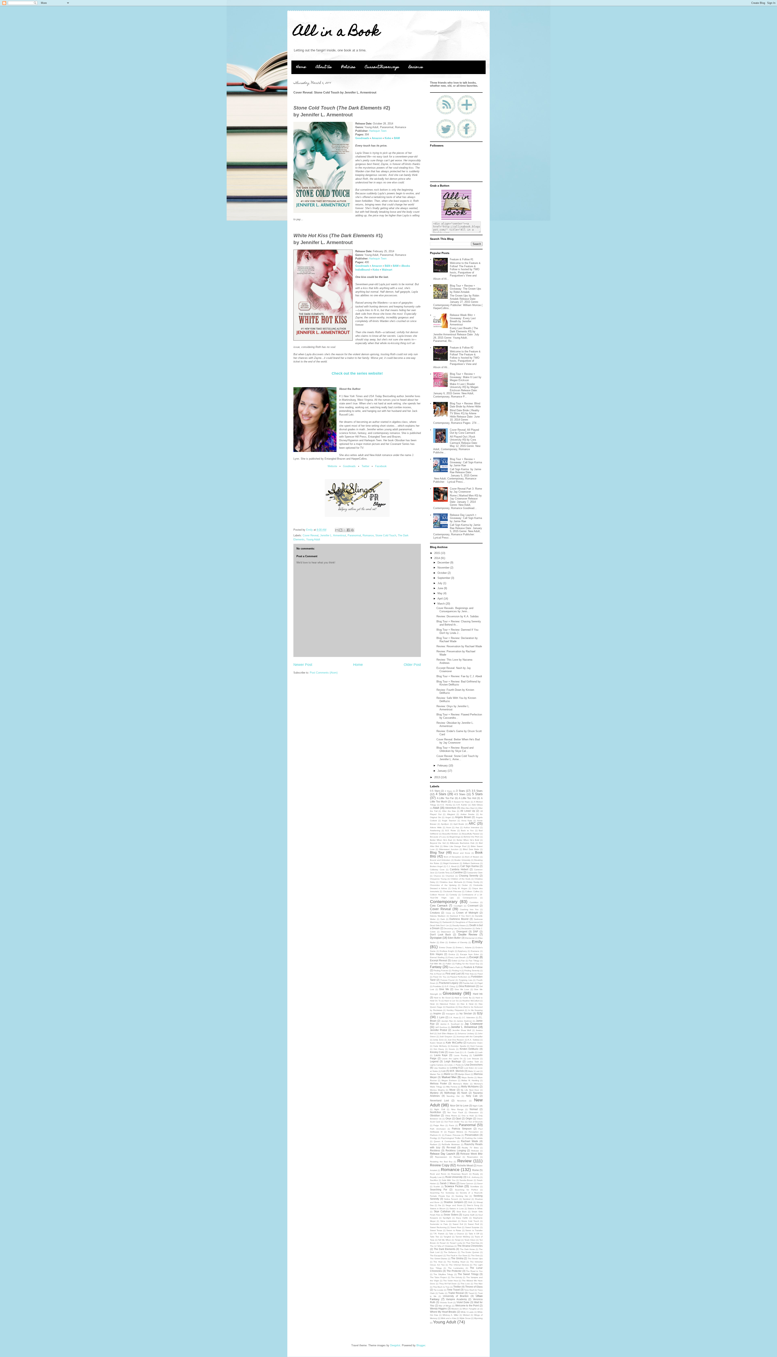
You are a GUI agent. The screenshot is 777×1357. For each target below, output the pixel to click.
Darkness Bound (458, 919)
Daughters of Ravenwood (467, 922)
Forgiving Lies (465, 980)
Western (455, 1309)
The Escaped (436, 1255)
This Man (478, 1284)
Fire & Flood (436, 974)
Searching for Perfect (466, 1190)
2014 (437, 558)
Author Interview (471, 827)
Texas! (443, 1243)
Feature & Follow (473, 967)
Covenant (473, 905)
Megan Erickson (449, 1080)
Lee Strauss (473, 1058)
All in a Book (336, 33)
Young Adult (313, 539)
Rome (475, 1170)
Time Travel (453, 1289)
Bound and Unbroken (440, 860)
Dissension (446, 932)
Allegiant (451, 814)
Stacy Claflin (462, 1218)
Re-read (451, 1147)
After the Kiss (449, 811)
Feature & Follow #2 (461, 347)
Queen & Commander (445, 1141)
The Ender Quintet (470, 1252)
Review (464, 1160)
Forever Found (448, 980)
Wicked (466, 1315)
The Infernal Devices (459, 1265)
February (443, 765)
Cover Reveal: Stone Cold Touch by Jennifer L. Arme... (457, 757)
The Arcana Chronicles (470, 1245)
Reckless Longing (456, 1150)
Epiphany (462, 951)
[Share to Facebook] (348, 530)
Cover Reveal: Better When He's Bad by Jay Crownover (458, 741)
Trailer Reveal (456, 1293)
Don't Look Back (440, 934)
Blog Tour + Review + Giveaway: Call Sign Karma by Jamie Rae (466, 462)
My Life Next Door (470, 1090)
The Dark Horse (467, 1249)
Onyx (448, 1118)
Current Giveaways (382, 67)
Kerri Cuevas (476, 1046)
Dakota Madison (438, 916)
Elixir (442, 942)
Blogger (420, 1345)
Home (301, 67)
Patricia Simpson (462, 1128)
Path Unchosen (438, 1129)
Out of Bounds (475, 1122)
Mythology (450, 1092)
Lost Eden (469, 1068)
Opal (458, 1118)
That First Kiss (472, 1243)
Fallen (448, 964)
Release (475, 1151)
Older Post (412, 665)
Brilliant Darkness (471, 863)
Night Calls (478, 1106)
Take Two (434, 1237)
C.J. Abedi (451, 866)
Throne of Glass (474, 1286)
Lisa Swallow (440, 1068)
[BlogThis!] (341, 530)
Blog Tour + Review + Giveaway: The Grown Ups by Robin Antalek (465, 288)
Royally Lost (436, 1177)
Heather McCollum (470, 1001)
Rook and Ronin (438, 1174)
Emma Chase (445, 947)
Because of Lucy (438, 837)
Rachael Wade (469, 1141)
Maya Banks (467, 1077)
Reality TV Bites (470, 1148)
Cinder (465, 885)
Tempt (458, 1240)
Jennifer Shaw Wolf (461, 1030)
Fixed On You (439, 977)
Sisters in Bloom (437, 1208)
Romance (368, 535)
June (440, 588)
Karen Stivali (436, 1043)
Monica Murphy (437, 1090)
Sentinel (466, 1199)
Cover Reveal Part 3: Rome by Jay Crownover (466, 490)
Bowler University (462, 860)
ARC (472, 823)
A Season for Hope (461, 802)
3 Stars (460, 790)
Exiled (454, 961)
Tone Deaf (469, 1290)
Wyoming (478, 1318)
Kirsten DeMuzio (469, 1049)
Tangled (447, 1237)
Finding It (456, 970)
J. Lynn (441, 1017)
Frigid (480, 983)
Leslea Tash (473, 1062)
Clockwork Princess (452, 891)
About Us (324, 67)
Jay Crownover (474, 1023)
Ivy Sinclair (466, 1013)
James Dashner (464, 1021)
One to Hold (468, 1116)
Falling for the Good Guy (467, 964)
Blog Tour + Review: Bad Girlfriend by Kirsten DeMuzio (458, 683)
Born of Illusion (472, 857)
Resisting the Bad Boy (441, 1161)
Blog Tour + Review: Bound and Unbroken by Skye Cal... (454, 749)
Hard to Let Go (451, 1001)
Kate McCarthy (454, 1042)
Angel (448, 817)
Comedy (453, 895)
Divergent (461, 931)
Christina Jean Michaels (450, 882)
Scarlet (436, 1186)
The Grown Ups (475, 1258)
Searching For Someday (442, 1193)
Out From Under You (454, 1122)
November (443, 567)
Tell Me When (444, 1240)
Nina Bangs (457, 1109)
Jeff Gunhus (441, 1027)
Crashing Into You (469, 909)
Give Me (444, 989)
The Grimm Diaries (438, 1258)
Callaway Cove (437, 869)
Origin (469, 1118)
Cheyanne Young (438, 879)
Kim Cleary (439, 1049)
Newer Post (302, 665)
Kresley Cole (437, 1052)
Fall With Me (436, 964)
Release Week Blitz (471, 1153)
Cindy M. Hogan (459, 888)
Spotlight (447, 1218)
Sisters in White (475, 1208)
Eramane (475, 951)
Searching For (438, 1189)
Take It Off (474, 1234)
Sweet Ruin (455, 1227)
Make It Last (474, 1071)
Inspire (437, 1013)
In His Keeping (475, 1010)
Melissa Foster (438, 1083)
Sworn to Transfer (474, 1230)
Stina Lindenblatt (448, 1221)
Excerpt (474, 957)
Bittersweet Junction (449, 849)
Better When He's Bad (441, 840)
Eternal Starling (437, 957)
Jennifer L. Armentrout (333, 535)
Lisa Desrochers (474, 1064)
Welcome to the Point (467, 1305)
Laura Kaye (441, 1055)
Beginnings (455, 837)
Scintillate (474, 1186)
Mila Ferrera (451, 1087)
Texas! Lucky (456, 1243)
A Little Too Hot (467, 798)
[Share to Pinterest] (352, 530)
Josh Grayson (445, 1036)
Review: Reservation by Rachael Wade (459, 646)
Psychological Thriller (451, 1138)
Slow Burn (461, 1211)
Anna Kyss (466, 820)
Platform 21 (435, 1135)
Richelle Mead (465, 1165)
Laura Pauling (461, 1055)
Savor (480, 1183)
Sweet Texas (436, 1230)
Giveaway (452, 993)
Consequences (470, 898)
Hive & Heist (467, 1004)
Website (332, 466)
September (444, 577)
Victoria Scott (446, 1302)
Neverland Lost (439, 1100)
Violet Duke (462, 1302)
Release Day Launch (442, 1153)
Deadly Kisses (459, 925)
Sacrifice (434, 1180)
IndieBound (362, 269)
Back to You (467, 830)
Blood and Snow (461, 853)
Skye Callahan (442, 1211)
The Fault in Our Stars (456, 1255)
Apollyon (445, 824)
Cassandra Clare (475, 872)
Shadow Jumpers (453, 1202)
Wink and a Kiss (448, 1318)
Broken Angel (436, 866)
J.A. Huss (453, 1017)
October (442, 572)
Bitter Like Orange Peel (455, 846)
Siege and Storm (454, 1205)
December (443, 562)
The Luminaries (456, 1268)
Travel (471, 1293)
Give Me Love (462, 989)
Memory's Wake (461, 1084)
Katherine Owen (475, 1043)
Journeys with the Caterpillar (469, 1036)
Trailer (441, 1293)
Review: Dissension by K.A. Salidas (457, 616)
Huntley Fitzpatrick (455, 1010)
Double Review (467, 934)
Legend (434, 1061)
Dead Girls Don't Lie (439, 925)
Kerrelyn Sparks (458, 1046)
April (440, 598)
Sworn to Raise (453, 1230)
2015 (437, 553)
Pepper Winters (455, 1132)
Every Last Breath (457, 957)
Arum (448, 827)
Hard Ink (478, 994)
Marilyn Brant (464, 1074)
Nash (464, 1092)
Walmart (387, 269)
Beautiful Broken (450, 834)
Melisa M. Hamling (470, 1080)
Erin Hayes (436, 954)
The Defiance (450, 1252)
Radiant (433, 1144)
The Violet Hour (450, 1280)
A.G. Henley (446, 805)
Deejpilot (395, 1345)
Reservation (472, 1157)
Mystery (434, 1092)
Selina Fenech (451, 1199)
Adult (436, 807)
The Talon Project (438, 1277)
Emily (477, 941)
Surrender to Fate (439, 1224)
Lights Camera (437, 1065)
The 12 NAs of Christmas (442, 1246)
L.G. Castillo (468, 1052)
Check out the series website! (357, 373)
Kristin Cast (454, 1052)
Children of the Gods (461, 879)
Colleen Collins (472, 891)
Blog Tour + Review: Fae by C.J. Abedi (459, 676)
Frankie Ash (468, 983)
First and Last (453, 973)
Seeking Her (461, 1196)
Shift (470, 1202)
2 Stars (448, 791)
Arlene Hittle (436, 827)
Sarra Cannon (466, 1183)
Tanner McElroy (462, 1237)
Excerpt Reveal (438, 960)
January (442, 770)
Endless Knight (447, 951)
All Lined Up (467, 811)
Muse (452, 1089)
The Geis (475, 1255)
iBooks (405, 265)
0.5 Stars (435, 791)
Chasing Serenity (469, 875)
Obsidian (435, 1115)
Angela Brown (463, 817)
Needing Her (453, 1096)
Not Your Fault (455, 1112)
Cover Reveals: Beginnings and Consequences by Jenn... (454, 610)
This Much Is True (441, 1287)
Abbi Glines (477, 805)
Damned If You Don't (460, 916)
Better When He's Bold (468, 840)
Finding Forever (441, 970)
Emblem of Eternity (458, 942)
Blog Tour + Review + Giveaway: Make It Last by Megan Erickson (465, 377)
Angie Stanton (449, 820)
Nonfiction (435, 1112)
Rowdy (476, 1174)
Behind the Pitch (471, 837)
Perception (474, 1132)
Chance (437, 876)
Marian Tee (435, 1074)
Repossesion (441, 1157)
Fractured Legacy (448, 983)
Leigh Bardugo (452, 1061)
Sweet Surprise (472, 1227)
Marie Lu (449, 1074)
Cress (448, 913)
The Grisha (457, 1258)
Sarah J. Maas (448, 1183)
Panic (451, 1125)
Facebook (381, 466)
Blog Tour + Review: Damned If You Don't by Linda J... (457, 631)
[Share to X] (345, 530)
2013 (437, 777)
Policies (348, 67)
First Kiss (469, 974)
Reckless (435, 1150)
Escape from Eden (469, 954)
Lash (480, 1052)
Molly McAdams (470, 1086)
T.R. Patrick (438, 1234)
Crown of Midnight (467, 912)
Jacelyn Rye (447, 1021)
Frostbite (437, 986)
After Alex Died (467, 808)
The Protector (454, 1271)
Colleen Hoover (437, 895)
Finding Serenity (472, 970)
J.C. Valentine (468, 1017)
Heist (432, 1004)
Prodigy (433, 1138)
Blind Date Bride (471, 849)
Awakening (435, 830)
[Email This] (337, 530)
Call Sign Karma (469, 866)
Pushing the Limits (474, 1138)
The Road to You (474, 1271)
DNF (475, 931)
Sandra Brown (466, 1180)
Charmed (450, 876)
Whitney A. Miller (451, 1315)
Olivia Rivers (451, 1116)
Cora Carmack (439, 905)
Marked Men (449, 1077)
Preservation (472, 1135)
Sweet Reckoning (438, 1227)
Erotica (452, 954)
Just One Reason (456, 1040)
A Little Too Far (445, 798)
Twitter (365, 466)
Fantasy (436, 967)
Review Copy (439, 1165)
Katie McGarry (440, 1046)
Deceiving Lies (450, 928)
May (440, 593)
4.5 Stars (459, 794)
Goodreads (362, 138)
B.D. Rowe (450, 830)
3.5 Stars (477, 790)
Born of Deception (452, 857)
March (441, 603)
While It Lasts (467, 1312)
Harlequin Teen (377, 130)
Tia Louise (438, 1290)
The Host (437, 1262)
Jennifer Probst (438, 1030)
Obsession (474, 1112)
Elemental (469, 938)
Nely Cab (472, 1096)
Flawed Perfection (458, 977)
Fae (463, 961)
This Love (465, 1284)
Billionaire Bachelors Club (462, 843)
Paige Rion (438, 1125)
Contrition (474, 902)
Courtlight (458, 906)
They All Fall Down (448, 1284)
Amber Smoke (468, 814)
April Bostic (458, 824)
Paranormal (354, 535)
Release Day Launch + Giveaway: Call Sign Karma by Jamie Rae (466, 518)
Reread (457, 1157)
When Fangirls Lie (471, 1309)
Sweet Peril (473, 1224)
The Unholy (456, 1277)
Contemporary (443, 901)
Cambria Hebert (459, 869)
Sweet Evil (458, 1224)
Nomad (474, 1109)
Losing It (455, 1067)
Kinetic (452, 1049)
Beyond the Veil (438, 843)
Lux (444, 1071)
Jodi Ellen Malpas (445, 1033)
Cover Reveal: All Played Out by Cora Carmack (464, 431)
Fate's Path (454, 967)
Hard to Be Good (442, 998)
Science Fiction (454, 1186)
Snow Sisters (451, 1214)
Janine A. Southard (450, 1024)
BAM (397, 138)
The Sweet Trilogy (468, 1274)
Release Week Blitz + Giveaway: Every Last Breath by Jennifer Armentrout (463, 319)
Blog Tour (437, 852)
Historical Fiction (447, 1004)
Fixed (480, 974)
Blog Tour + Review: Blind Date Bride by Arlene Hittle (465, 405)
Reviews (416, 67)
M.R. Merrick (457, 1071)
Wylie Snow (465, 1318)
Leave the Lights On (452, 1058)
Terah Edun (470, 1240)
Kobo (388, 138)
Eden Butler (454, 937)
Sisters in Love (456, 1208)
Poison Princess (452, 1135)
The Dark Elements (444, 1249)
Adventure (450, 808)
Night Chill (439, 1109)
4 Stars (441, 794)
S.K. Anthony (473, 1177)
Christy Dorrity (472, 882)
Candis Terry (444, 872)
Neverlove (461, 1101)
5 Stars (477, 794)
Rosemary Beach (459, 1174)
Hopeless (450, 1007)
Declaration (466, 928)
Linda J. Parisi (454, 1065)
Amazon (377, 138)
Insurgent (450, 1014)
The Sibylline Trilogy (443, 1274)
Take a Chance (456, 1234)
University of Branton (456, 1296)
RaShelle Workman (451, 1144)
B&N (387, 265)
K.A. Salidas (473, 1040)
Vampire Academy (456, 1299)
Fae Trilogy (474, 961)
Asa (457, 827)
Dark (443, 919)
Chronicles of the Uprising (443, 885)
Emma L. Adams (463, 947)
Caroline (458, 872)
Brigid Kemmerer (451, 863)
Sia (439, 1205)
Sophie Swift (468, 1215)
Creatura (435, 912)
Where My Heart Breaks (443, 1311)
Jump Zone (438, 1040)
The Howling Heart (456, 1262)
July (440, 583)
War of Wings (445, 1306)
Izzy (480, 1013)
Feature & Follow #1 (461, 259)
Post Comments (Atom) (324, 672)
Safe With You (449, 1180)
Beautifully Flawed (470, 834)
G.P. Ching (450, 986)
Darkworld (447, 922)
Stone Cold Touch (385, 535)
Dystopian (436, 937)
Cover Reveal (310, 535)
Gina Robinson (467, 986)
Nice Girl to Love (459, 1105)
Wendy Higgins (438, 1308)
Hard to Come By (463, 998)
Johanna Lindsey (466, 1033)
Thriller (457, 1286)
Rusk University (454, 1177)
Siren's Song (473, 1205)
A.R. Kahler (461, 805)
